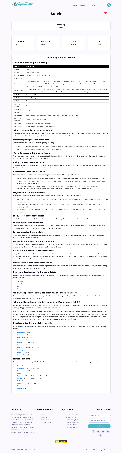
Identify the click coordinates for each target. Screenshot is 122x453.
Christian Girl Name (72, 422)
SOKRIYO (32, 449)
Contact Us (44, 417)
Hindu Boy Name (71, 425)
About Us (43, 415)
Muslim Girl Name (71, 417)
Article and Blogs (46, 422)
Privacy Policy (45, 420)
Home (75, 5)
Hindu (101, 5)
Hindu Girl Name (71, 427)
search (96, 362)
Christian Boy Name (72, 420)
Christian (92, 5)
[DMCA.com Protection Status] (61, 441)
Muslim (82, 5)
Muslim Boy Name (72, 415)
